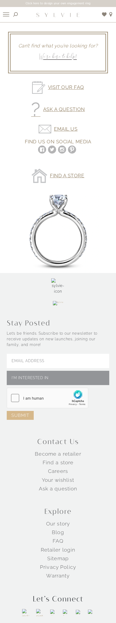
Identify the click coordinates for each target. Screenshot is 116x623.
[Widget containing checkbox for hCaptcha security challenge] (47, 398)
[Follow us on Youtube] (91, 613)
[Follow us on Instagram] (25, 612)
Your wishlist (58, 480)
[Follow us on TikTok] (53, 612)
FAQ (58, 541)
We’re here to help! (58, 57)
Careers (58, 471)
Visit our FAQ (66, 87)
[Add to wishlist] (104, 14)
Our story (58, 524)
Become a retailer (58, 454)
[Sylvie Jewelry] (58, 15)
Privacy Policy (58, 567)
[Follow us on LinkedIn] (78, 612)
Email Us (65, 129)
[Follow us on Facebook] (66, 613)
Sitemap (58, 558)
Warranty (58, 576)
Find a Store (67, 175)
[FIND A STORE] (110, 14)
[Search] (15, 14)
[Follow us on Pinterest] (39, 612)
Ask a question (58, 489)
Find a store (58, 462)
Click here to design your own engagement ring (58, 3)
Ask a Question (64, 109)
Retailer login (58, 550)
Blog (58, 532)
